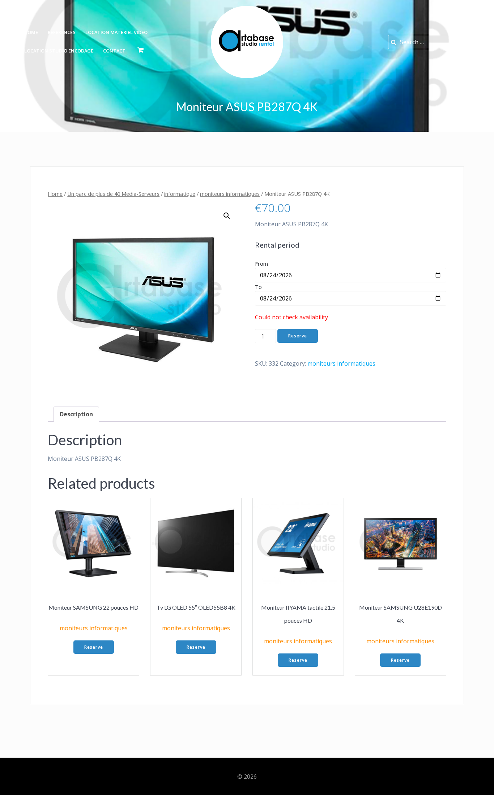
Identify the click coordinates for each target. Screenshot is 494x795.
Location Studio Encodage (58, 50)
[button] (226, 215)
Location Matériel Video (116, 32)
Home (31, 32)
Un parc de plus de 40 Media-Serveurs (113, 193)
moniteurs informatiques (230, 193)
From (261, 263)
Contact (114, 50)
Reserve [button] (93, 647)
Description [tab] (76, 414)
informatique (179, 193)
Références (62, 32)
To (258, 286)
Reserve (297, 336)
